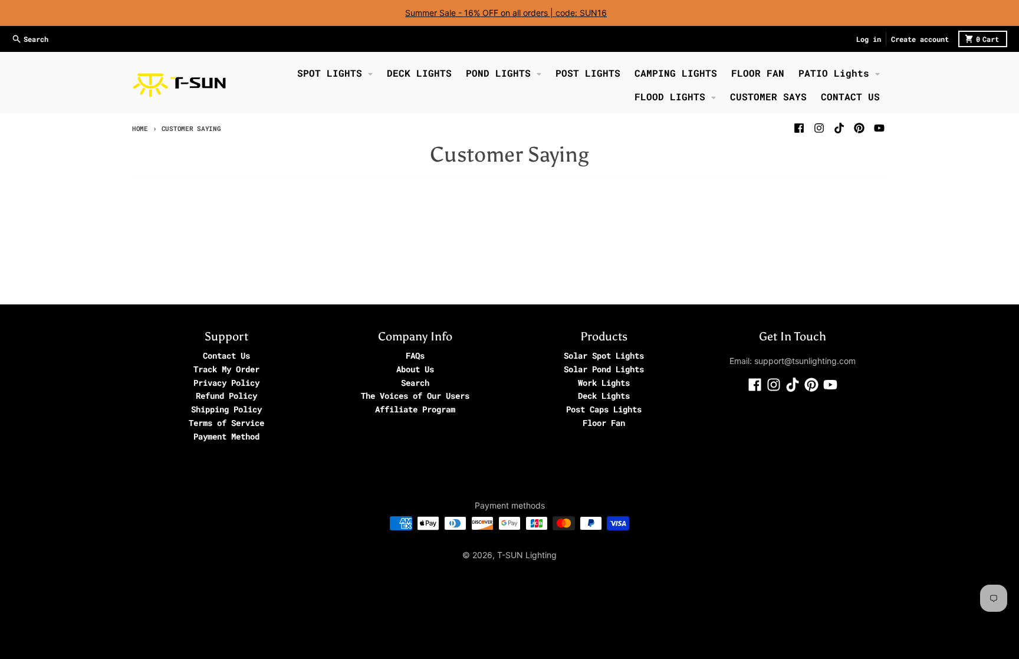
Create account (920, 39)
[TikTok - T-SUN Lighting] (839, 128)
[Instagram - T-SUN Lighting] (819, 128)
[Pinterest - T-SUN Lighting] (859, 128)
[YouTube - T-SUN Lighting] (879, 128)
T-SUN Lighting (527, 555)
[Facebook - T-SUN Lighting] (799, 128)
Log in (868, 39)
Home (140, 128)
